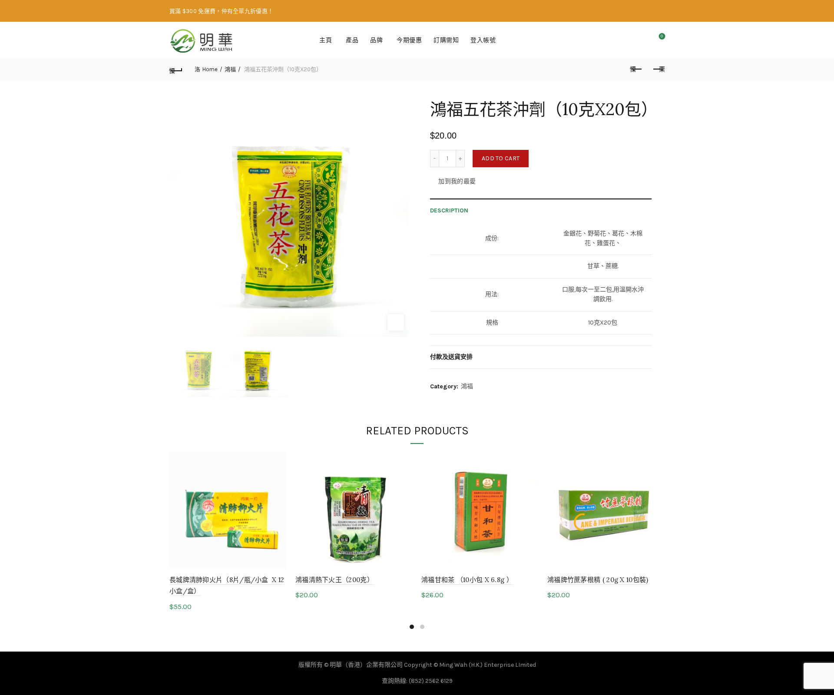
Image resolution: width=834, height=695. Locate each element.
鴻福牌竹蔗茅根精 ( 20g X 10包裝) (598, 580)
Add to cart (501, 158)
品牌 (376, 40)
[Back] (176, 69)
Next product (658, 69)
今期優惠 (409, 40)
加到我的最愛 (457, 181)
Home (210, 69)
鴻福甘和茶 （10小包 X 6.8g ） (467, 580)
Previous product (636, 69)
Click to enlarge (395, 322)
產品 (352, 40)
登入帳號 (483, 40)
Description (449, 210)
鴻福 (230, 69)
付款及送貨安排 (451, 357)
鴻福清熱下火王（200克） (334, 580)
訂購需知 (446, 40)
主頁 (325, 40)
